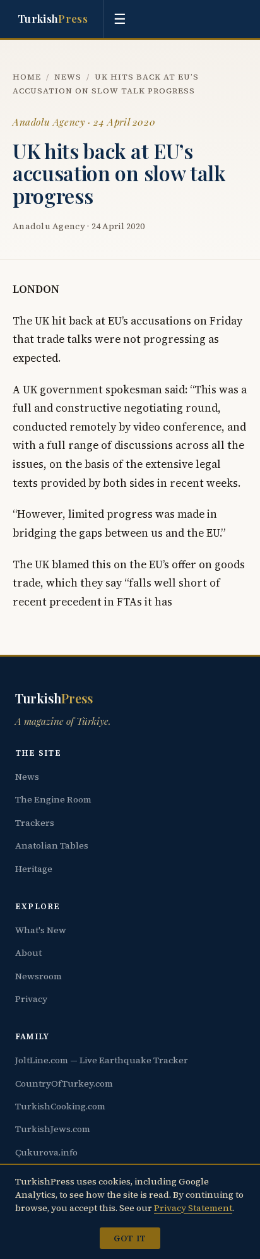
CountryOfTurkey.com (64, 1083)
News (67, 76)
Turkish (53, 18)
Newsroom (38, 976)
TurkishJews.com (52, 1129)
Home (27, 76)
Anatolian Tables (51, 845)
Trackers (34, 822)
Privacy (31, 999)
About (28, 952)
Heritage (33, 868)
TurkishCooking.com (60, 1106)
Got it (130, 1238)
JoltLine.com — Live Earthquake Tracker (101, 1060)
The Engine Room (53, 799)
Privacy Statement (193, 1208)
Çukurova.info (46, 1152)
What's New (40, 930)
